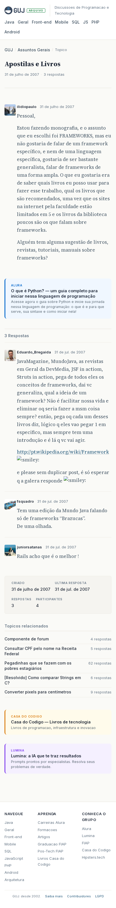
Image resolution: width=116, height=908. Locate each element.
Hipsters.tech (93, 857)
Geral (23, 22)
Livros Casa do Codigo (51, 861)
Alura (86, 828)
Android (12, 31)
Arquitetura (14, 879)
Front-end (13, 837)
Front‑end (42, 22)
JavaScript (14, 858)
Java (9, 22)
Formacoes (47, 829)
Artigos (44, 837)
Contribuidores (79, 896)
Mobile (61, 22)
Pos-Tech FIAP (50, 851)
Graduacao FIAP (52, 844)
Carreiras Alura (51, 822)
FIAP (86, 843)
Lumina (88, 835)
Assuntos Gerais (34, 49)
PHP (95, 22)
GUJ (9, 49)
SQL (76, 22)
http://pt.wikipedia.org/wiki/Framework (63, 452)
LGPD (99, 896)
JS (85, 22)
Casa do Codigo (96, 850)
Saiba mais (54, 896)
